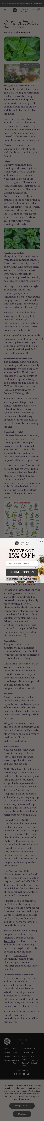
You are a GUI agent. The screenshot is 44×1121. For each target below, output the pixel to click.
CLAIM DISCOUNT (22, 572)
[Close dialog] (41, 540)
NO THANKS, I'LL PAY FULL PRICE (22, 579)
